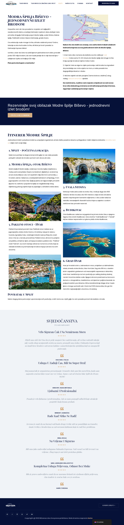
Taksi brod (23, 3)
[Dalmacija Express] (11, 3)
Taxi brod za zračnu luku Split (43, 3)
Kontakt (89, 3)
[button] (20, 115)
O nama (80, 3)
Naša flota (69, 3)
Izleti (60, 3)
